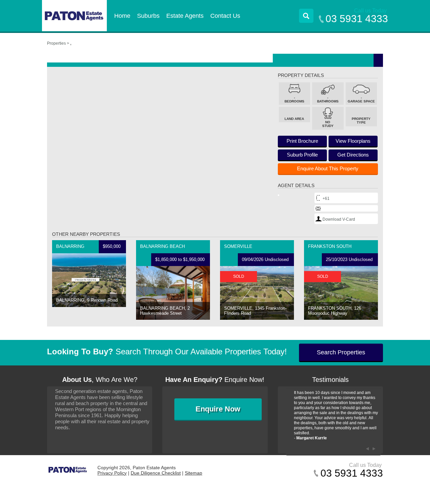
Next (374, 448)
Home (122, 15)
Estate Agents (185, 15)
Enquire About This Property (327, 168)
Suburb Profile (302, 155)
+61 (326, 198)
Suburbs (148, 15)
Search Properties (341, 352)
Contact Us (225, 15)
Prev (367, 448)
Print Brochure (302, 141)
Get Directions (353, 155)
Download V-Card (338, 219)
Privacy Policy (112, 473)
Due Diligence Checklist (156, 473)
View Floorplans (353, 141)
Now (218, 409)
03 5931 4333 (357, 18)
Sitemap (193, 473)
